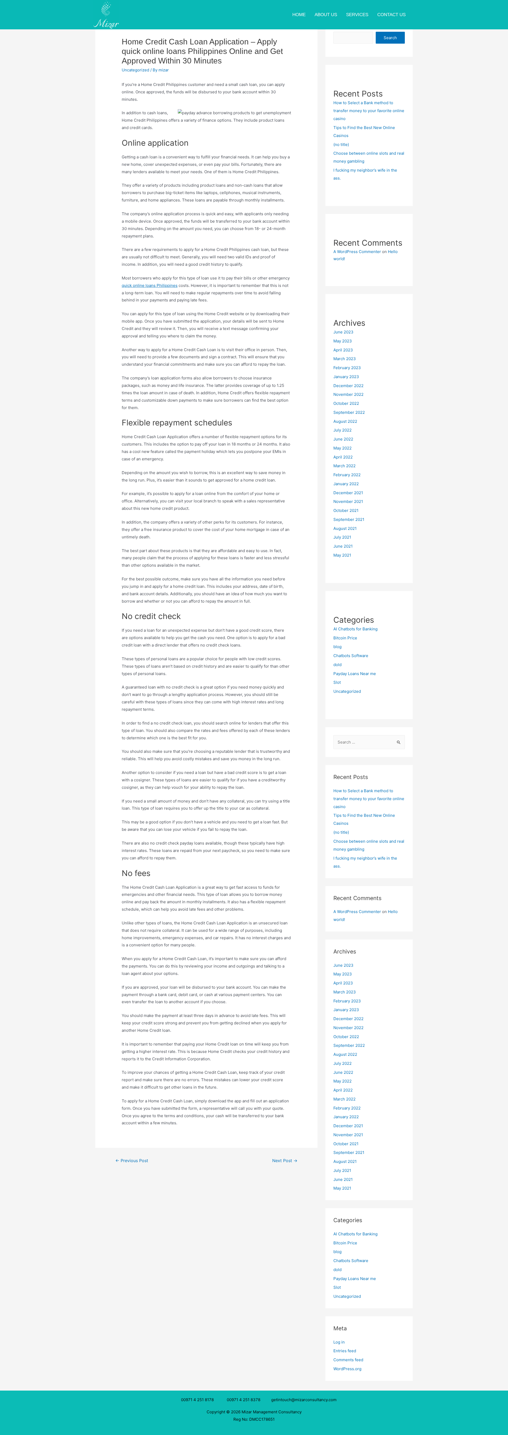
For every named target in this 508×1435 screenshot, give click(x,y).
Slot (337, 682)
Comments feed (348, 1359)
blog (337, 646)
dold (337, 664)
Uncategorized (135, 69)
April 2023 (343, 349)
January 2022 (346, 483)
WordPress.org (347, 1368)
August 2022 (345, 421)
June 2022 (343, 439)
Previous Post (131, 1160)
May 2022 (342, 448)
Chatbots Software (350, 655)
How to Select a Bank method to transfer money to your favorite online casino (368, 110)
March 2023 (344, 358)
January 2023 (346, 376)
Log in (339, 1342)
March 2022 (344, 465)
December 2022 (348, 385)
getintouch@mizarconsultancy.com (304, 1399)
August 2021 (345, 528)
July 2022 (342, 430)
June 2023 (343, 331)
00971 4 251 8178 (198, 1399)
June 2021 (343, 546)
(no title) (341, 144)
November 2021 (348, 501)
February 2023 (347, 367)
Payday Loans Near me (354, 673)
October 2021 (346, 510)
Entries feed (344, 1350)
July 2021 (342, 537)
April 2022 (343, 457)
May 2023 (342, 340)
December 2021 (348, 492)
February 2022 (347, 474)
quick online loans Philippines (150, 285)
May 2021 (342, 555)
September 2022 (349, 412)
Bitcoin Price (345, 637)
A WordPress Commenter (357, 251)
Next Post (284, 1160)
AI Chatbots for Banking (355, 628)
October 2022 (346, 403)
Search (390, 37)
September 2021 (348, 519)
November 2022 (348, 394)
